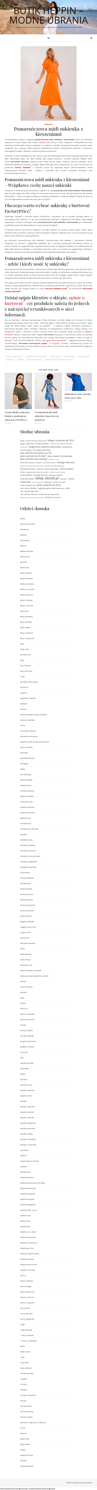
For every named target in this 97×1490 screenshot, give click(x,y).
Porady (23, 1025)
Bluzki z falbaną (26, 600)
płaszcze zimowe (27, 1019)
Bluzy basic (24, 611)
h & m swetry (26, 450)
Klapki (22, 769)
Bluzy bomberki (26, 616)
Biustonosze (25, 556)
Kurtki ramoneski (27, 910)
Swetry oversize (26, 1297)
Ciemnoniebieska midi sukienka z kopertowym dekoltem (47, 416)
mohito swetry (66, 468)
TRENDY (23, 1384)
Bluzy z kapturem (27, 638)
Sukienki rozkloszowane (29, 1253)
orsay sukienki (26, 475)
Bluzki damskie (26, 573)
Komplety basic (26, 840)
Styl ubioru (24, 1150)
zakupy (23, 1449)
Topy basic (24, 1362)
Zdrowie (23, 1460)
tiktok (22, 1346)
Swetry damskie (22, 167)
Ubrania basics (26, 1406)
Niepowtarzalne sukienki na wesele (34, 976)
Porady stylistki (26, 1030)
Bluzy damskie (26, 622)
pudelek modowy (27, 1046)
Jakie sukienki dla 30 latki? (33, 456)
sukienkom (48, 482)
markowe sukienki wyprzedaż (54, 466)
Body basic (24, 649)
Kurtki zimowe (26, 916)
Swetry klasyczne (27, 1292)
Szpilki (22, 1324)
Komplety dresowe (28, 850)
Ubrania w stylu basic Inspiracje (33, 1422)
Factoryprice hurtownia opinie (54, 340)
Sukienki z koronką (27, 1270)
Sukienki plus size (27, 1248)
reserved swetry (27, 478)
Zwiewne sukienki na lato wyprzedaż (32, 497)
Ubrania (48, 124)
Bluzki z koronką (26, 605)
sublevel (23, 1155)
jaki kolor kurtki (54, 459)
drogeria (23, 693)
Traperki (23, 1379)
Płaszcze (23, 1008)
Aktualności (24, 529)
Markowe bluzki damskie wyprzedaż (31, 466)
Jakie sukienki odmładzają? (60, 456)
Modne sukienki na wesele (30, 970)
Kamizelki (24, 752)
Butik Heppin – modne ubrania (48, 15)
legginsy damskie (27, 921)
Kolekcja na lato (26, 801)
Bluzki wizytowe (26, 595)
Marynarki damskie (27, 943)
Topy (22, 1357)
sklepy (22, 1074)
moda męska (25, 959)
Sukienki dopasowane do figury (32, 1183)
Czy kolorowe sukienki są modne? (61, 444)
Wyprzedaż (24, 1439)
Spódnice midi (25, 1096)
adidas (22, 518)
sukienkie (20, 360)
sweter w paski (59, 482)
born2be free (25, 654)
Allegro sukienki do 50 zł (14, 356)
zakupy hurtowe (26, 1455)
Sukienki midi (25, 1221)
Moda (22, 948)
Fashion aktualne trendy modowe (33, 714)
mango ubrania (55, 356)
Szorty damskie (26, 1313)
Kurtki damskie (26, 889)
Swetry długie (25, 1286)
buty (32, 246)
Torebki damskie (27, 1373)
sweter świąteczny (27, 485)
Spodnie (23, 1101)
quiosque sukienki (84, 356)
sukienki (42, 142)
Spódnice (23, 1079)
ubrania (43, 219)
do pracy (33, 199)
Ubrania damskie (27, 1411)
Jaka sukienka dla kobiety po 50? (36, 452)
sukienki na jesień (37, 482)
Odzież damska (26, 987)
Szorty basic (25, 1308)
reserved (24, 1052)
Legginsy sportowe (28, 927)
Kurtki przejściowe (27, 905)
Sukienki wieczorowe (28, 1264)
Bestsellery (24, 540)
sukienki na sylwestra (28, 1243)
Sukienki (23, 1166)
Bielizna (23, 546)
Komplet (23, 834)
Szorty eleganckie (27, 1319)
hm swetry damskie (42, 450)
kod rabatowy (25, 774)
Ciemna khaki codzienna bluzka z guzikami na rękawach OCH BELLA (17, 416)
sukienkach (10, 360)
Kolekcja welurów (27, 807)
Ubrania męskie (26, 1417)
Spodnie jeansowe (27, 1128)
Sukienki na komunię (28, 1237)
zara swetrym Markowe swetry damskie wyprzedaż (39, 494)
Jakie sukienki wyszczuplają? (34, 459)
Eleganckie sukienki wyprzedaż (36, 356)
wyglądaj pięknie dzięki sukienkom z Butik (59, 360)
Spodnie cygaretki (27, 1106)
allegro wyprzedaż (27, 443)
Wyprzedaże (25, 1444)
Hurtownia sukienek (28, 731)
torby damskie (26, 1368)
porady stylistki (69, 356)
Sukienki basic (25, 1172)
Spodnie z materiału (28, 1145)
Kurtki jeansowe (26, 894)
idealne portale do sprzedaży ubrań (34, 742)
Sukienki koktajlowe (28, 1204)
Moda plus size (26, 965)
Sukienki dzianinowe (28, 1188)
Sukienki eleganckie (27, 1194)
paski (22, 997)
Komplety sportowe (28, 867)
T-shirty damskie (27, 1335)
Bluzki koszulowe (27, 584)
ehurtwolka (24, 447)
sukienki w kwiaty (27, 1259)
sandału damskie (27, 1063)
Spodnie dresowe (27, 1117)
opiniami (46, 326)
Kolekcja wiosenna (27, 812)
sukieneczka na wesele (29, 1161)
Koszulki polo (25, 883)
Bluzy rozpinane (26, 633)
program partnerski (28, 1041)
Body (22, 644)
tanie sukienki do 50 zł (34, 360)
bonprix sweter (42, 443)
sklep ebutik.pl (47, 478)
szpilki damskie (26, 1330)
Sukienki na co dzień (28, 1232)
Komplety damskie (27, 845)
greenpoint (67, 447)
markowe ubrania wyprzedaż (47, 469)
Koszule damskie (27, 878)
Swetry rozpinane (27, 1302)
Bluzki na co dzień (27, 589)
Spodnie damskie (27, 1112)
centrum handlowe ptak (56, 288)
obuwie (23, 981)
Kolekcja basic (25, 785)
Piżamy (23, 1003)
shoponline (24, 1068)
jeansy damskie (26, 747)
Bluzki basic (24, 567)
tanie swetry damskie (28, 488)
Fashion (23, 709)
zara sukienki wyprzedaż (29, 491)
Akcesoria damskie (27, 524)
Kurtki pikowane (26, 899)
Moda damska (25, 954)
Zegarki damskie (26, 1466)
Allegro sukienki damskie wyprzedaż (33, 441)
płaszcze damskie (27, 1014)
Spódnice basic (26, 1085)
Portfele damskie (27, 1036)
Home (22, 725)
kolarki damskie (26, 780)
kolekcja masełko (27, 796)
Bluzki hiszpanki (26, 578)
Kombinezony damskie (29, 829)
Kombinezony (25, 823)
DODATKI (24, 687)
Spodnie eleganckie (28, 1123)
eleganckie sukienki (27, 698)
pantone (23, 992)
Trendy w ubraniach (28, 1395)
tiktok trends (25, 1351)
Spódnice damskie (27, 1090)
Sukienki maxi (25, 1215)
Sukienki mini (25, 1226)
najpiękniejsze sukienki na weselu (37, 472)
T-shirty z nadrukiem (28, 1341)
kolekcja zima (25, 818)
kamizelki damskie (27, 758)
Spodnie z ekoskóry (28, 1139)
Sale (21, 1057)
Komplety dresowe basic (30, 856)
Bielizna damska (26, 551)
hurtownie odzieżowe (29, 736)
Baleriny (23, 535)
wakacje (23, 1433)
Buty (22, 660)
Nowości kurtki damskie (57, 472)
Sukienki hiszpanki (27, 1199)
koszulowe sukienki (49, 463)
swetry (23, 1275)
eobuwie (23, 703)
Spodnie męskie (26, 1134)
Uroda (22, 1428)
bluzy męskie (25, 627)
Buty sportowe (26, 671)
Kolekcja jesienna (27, 791)
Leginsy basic (25, 932)
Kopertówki (25, 872)
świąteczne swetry (53, 497)
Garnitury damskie (27, 720)
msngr (22, 472)
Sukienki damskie (27, 1177)
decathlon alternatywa (29, 682)
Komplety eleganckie (28, 861)
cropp (22, 676)
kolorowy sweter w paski (31, 462)
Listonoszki (24, 938)
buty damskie (25, 665)
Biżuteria (23, 562)
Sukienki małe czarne (28, 1210)
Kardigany (24, 763)
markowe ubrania (27, 469)
